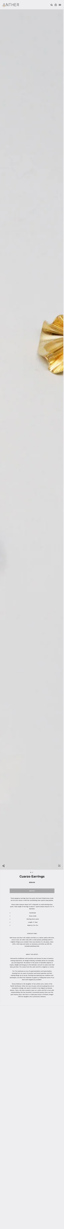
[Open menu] (60, 5)
